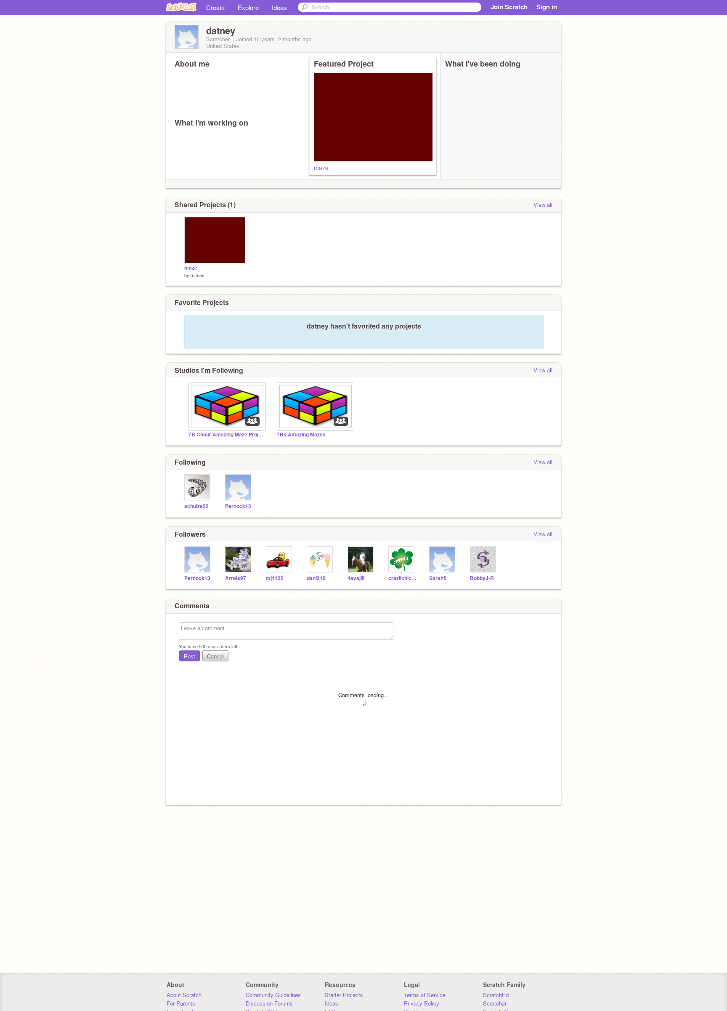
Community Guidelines (273, 995)
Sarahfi (437, 578)
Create (215, 7)
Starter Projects (344, 995)
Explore (248, 7)
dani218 (316, 578)
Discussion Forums (269, 1003)
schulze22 (196, 506)
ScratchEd (496, 995)
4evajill (356, 578)
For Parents (181, 1003)
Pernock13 (238, 506)
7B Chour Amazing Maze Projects (226, 434)
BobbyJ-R (482, 578)
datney (197, 275)
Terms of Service (425, 995)
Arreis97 (235, 578)
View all (542, 205)
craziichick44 (402, 578)
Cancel (215, 656)
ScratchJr (495, 1003)
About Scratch (184, 995)
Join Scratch (509, 6)
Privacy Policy (421, 1003)
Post (189, 656)
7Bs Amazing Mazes (301, 434)
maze (321, 167)
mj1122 (275, 578)
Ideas (279, 7)
